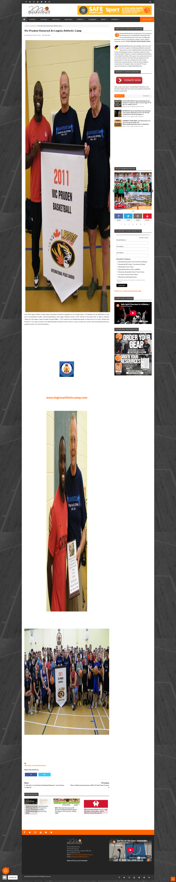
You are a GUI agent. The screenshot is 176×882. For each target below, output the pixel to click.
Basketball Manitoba (29, 876)
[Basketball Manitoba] (39, 10)
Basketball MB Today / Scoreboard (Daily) (131, 264)
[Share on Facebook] (31, 774)
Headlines (33, 26)
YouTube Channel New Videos (128, 274)
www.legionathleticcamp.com (66, 397)
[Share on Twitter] (44, 774)
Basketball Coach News (126, 267)
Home (27, 26)
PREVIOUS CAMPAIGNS (122, 291)
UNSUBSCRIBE (136, 291)
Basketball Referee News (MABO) (129, 269)
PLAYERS (32, 19)
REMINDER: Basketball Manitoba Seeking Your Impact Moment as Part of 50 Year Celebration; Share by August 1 (136, 112)
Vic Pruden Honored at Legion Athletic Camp (53, 30)
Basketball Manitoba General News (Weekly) (132, 262)
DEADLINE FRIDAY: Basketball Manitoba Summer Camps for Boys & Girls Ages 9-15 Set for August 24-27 (137, 102)
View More (146, 96)
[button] (114, 191)
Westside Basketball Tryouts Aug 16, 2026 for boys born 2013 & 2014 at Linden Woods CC (95, 811)
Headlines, (47, 35)
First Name (120, 246)
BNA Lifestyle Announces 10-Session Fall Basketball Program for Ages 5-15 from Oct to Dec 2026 (66, 810)
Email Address (121, 240)
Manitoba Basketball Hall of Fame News (131, 272)
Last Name (119, 252)
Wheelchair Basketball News (127, 277)
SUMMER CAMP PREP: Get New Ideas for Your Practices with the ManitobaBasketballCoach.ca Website (137, 122)
